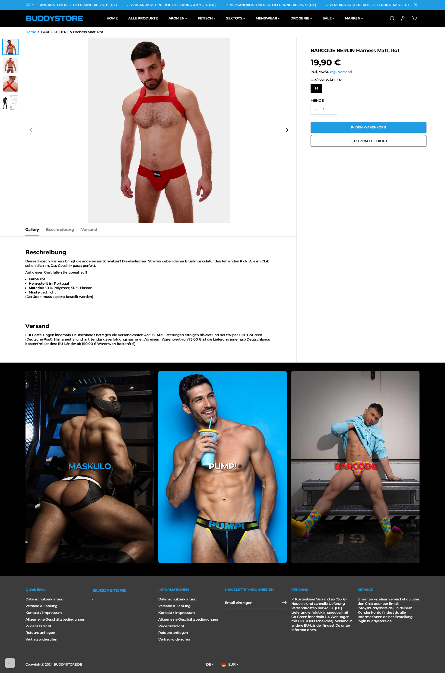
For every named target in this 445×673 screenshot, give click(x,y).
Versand (89, 229)
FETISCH (205, 18)
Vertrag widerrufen (41, 639)
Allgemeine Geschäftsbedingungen (55, 619)
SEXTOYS (234, 18)
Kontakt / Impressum (43, 613)
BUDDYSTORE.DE (68, 664)
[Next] (287, 130)
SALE (327, 18)
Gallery (32, 229)
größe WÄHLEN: (326, 80)
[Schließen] (416, 5)
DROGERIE (300, 18)
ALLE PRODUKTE (143, 18)
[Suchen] (392, 18)
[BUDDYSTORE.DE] (54, 18)
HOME (112, 18)
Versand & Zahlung (41, 606)
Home (30, 32)
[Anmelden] (403, 18)
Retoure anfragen (40, 633)
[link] (123, 590)
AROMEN (176, 18)
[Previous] (31, 130)
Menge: (317, 101)
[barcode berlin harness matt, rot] (158, 130)
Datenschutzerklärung (44, 599)
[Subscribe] (284, 603)
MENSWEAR (267, 18)
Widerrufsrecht (38, 626)
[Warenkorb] (414, 18)
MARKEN (353, 18)
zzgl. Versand (341, 72)
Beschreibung (60, 229)
